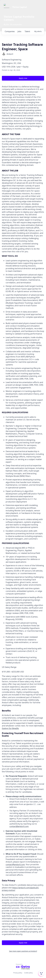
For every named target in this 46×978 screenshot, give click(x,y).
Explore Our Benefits (10, 728)
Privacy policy (17, 973)
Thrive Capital (19, 7)
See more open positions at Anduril (23, 951)
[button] (41, 973)
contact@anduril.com (19, 826)
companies (10, 31)
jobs (19, 31)
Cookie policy (28, 973)
